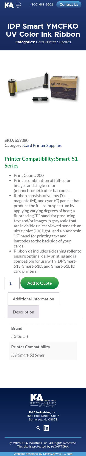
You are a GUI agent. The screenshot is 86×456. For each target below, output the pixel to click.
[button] (18, 5)
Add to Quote (39, 283)
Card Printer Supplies (53, 42)
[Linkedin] (46, 428)
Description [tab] (23, 311)
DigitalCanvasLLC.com (57, 454)
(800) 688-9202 (42, 4)
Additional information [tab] (33, 298)
